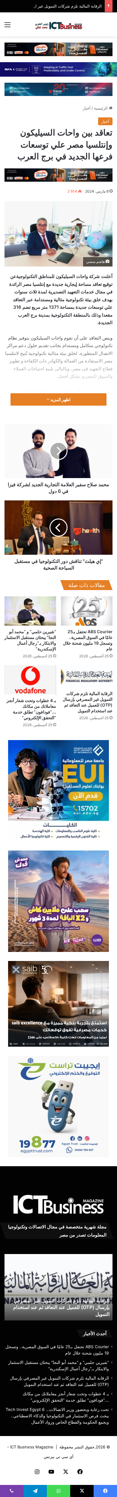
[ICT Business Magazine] (58, 24)
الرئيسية (101, 108)
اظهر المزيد (60, 399)
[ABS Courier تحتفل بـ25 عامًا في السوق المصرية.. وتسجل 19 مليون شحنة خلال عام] (86, 611)
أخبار (87, 108)
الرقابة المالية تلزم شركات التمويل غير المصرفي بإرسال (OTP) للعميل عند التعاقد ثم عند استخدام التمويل (61, 1307)
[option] (58, 1287)
